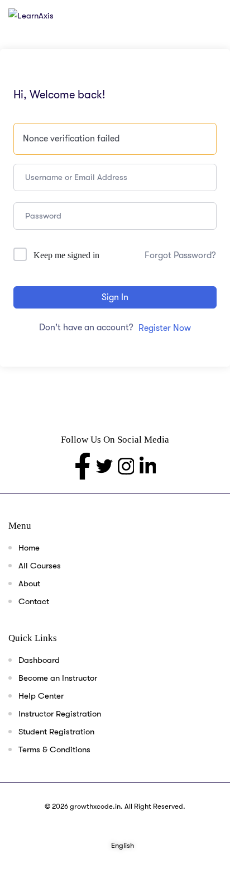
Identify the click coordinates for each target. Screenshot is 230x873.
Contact (33, 601)
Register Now (164, 328)
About (29, 583)
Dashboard (39, 660)
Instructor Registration (59, 714)
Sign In (115, 297)
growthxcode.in (95, 806)
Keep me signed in (66, 255)
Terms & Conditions (54, 749)
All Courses (39, 566)
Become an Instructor (57, 678)
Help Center (41, 696)
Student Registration (56, 732)
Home (29, 548)
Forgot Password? (180, 255)
